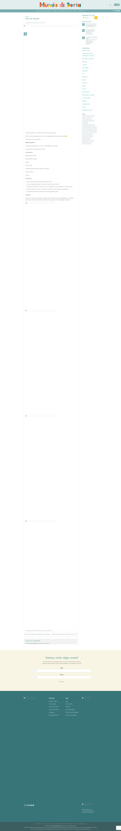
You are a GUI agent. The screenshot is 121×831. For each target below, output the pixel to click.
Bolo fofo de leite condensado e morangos (38, 634)
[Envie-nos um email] (29, 805)
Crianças (84, 64)
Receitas (27, 16)
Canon (84, 118)
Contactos (81, 11)
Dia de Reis (85, 122)
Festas (83, 86)
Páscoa (90, 136)
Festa (89, 127)
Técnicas (47, 11)
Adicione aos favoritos (47, 630)
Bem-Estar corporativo (88, 58)
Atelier (92, 115)
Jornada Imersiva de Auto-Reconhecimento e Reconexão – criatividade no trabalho (91, 40)
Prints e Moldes (86, 98)
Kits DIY (84, 89)
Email (61, 668)
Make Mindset (85, 92)
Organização (85, 134)
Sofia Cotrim (42, 22)
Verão (84, 143)
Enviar (61, 681)
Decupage (85, 120)
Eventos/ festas (63, 11)
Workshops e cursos (87, 110)
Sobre (42, 11)
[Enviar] (95, 17)
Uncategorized (86, 104)
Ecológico (85, 127)
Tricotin (91, 141)
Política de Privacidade (79, 823)
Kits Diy (94, 129)
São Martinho (86, 141)
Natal (91, 131)
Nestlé (94, 131)
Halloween (89, 129)
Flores (84, 129)
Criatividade (85, 67)
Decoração (85, 70)
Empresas (84, 76)
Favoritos (84, 83)
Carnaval (89, 118)
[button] (110, 4)
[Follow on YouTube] (119, 11)
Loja (70, 11)
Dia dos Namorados (87, 125)
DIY (83, 73)
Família (84, 79)
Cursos (54, 11)
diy (93, 125)
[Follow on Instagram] (115, 11)
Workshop (88, 143)
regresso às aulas (86, 138)
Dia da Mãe (91, 120)
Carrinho (58, 823)
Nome (61, 674)
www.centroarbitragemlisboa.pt (50, 829)
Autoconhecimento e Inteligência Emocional (88, 54)
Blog (74, 11)
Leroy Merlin (85, 131)
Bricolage (84, 61)
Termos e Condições (67, 823)
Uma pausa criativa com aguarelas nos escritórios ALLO (91, 25)
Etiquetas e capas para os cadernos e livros (64, 634)
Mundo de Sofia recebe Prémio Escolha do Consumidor (90, 32)
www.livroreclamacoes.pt (88, 812)
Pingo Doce (85, 136)
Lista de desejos (50, 823)
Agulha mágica (86, 50)
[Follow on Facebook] (113, 11)
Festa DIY (94, 127)
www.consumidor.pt (85, 829)
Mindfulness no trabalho (88, 95)
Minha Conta (41, 823)
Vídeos (84, 107)
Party (91, 134)
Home (37, 11)
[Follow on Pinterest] (117, 11)
